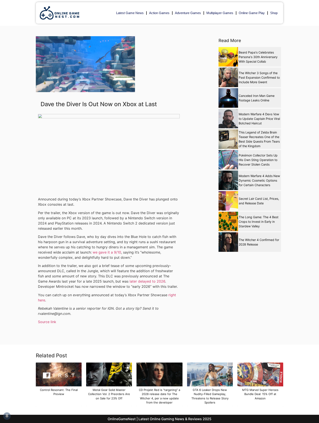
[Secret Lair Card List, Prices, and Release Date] (228, 201)
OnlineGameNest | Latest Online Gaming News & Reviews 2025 (159, 419)
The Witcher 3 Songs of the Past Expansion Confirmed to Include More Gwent (259, 77)
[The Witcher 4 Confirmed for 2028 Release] (228, 242)
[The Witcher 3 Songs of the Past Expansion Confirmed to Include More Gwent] (228, 77)
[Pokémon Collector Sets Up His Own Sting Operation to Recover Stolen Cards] (228, 159)
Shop (274, 13)
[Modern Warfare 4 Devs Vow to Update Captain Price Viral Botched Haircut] (228, 118)
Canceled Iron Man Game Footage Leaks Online (257, 98)
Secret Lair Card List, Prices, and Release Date (259, 201)
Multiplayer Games (219, 13)
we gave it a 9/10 (107, 252)
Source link (47, 322)
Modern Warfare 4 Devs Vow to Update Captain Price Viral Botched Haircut (259, 118)
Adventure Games (188, 13)
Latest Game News (130, 13)
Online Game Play (252, 13)
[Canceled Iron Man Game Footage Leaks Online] (228, 98)
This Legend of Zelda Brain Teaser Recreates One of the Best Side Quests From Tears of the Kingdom (259, 139)
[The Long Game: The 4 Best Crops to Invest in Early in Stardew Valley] (228, 221)
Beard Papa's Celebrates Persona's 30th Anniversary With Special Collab (258, 56)
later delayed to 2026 (147, 281)
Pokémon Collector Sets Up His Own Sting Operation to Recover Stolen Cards (258, 159)
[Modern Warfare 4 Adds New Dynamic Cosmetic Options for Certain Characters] (228, 180)
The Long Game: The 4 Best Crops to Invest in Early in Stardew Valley (258, 221)
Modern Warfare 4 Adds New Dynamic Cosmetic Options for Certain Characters (259, 180)
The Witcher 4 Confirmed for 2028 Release (259, 242)
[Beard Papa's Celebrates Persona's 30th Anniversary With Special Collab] (228, 57)
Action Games (159, 13)
